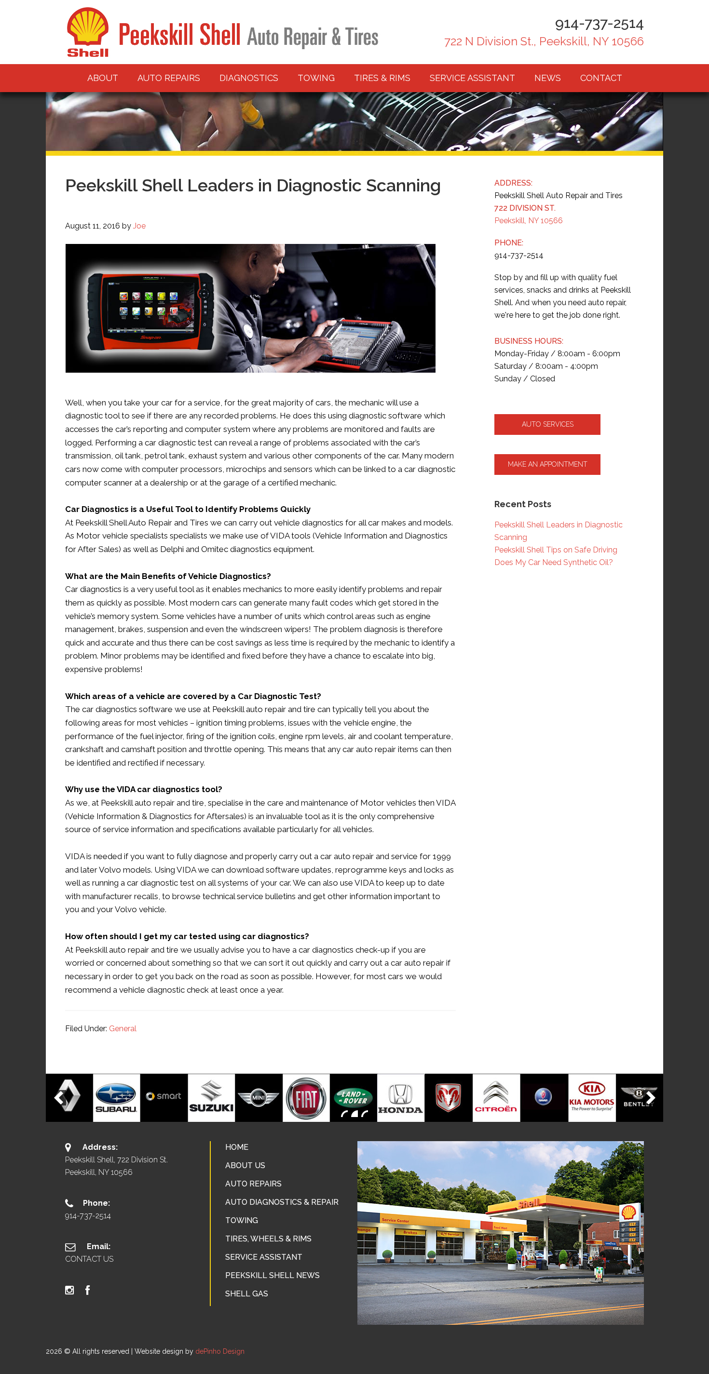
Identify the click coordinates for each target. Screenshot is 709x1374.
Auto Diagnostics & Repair (282, 1202)
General (122, 1028)
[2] (354, 1113)
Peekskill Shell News (272, 1275)
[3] (364, 1113)
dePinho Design (220, 1351)
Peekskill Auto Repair (224, 32)
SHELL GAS (246, 1293)
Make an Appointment (547, 464)
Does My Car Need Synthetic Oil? (553, 562)
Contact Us (89, 1259)
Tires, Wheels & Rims (268, 1238)
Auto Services (547, 424)
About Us (245, 1165)
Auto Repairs (253, 1183)
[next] (650, 1097)
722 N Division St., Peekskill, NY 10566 (544, 41)
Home (236, 1147)
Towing (241, 1220)
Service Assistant (263, 1257)
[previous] (58, 1097)
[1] (344, 1113)
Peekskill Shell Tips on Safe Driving (555, 549)
